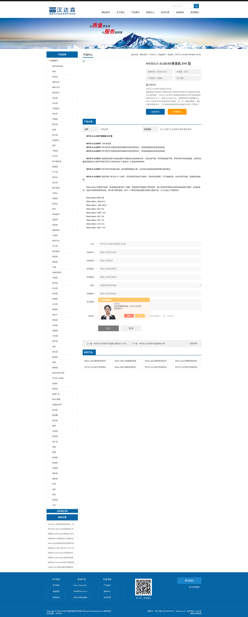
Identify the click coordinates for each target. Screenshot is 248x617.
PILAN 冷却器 (57, 378)
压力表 (55, 246)
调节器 (55, 341)
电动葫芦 (56, 214)
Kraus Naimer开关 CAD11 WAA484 (82, 585)
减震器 (55, 331)
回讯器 (55, 294)
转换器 (55, 389)
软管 (54, 484)
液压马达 (56, 241)
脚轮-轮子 (56, 87)
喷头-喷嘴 (56, 399)
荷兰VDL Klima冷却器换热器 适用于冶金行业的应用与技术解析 (62, 529)
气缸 (54, 505)
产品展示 (135, 12)
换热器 (55, 479)
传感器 (55, 468)
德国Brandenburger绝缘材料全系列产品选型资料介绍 (62, 553)
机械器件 (54, 60)
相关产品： (89, 352)
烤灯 (54, 145)
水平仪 (55, 156)
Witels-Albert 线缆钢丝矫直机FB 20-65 (127, 361)
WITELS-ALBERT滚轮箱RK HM (152, 344)
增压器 (55, 473)
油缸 (54, 489)
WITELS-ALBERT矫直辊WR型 (96, 367)
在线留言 (180, 12)
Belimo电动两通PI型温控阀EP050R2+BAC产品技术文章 (62, 543)
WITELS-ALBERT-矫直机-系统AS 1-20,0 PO (111, 344)
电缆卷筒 (56, 230)
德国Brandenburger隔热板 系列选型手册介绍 (62, 534)
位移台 (55, 193)
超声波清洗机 (57, 66)
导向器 (55, 103)
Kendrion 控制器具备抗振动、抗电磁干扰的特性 (62, 524)
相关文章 (62, 517)
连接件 (55, 383)
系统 (54, 362)
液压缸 (55, 204)
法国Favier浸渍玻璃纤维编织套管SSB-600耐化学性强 (62, 567)
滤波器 (55, 219)
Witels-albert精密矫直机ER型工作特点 (97, 361)
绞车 (54, 209)
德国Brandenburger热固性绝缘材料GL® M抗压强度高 (62, 558)
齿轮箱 (55, 225)
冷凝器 (55, 235)
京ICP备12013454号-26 (164, 611)
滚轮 (54, 71)
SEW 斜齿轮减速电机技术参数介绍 (82, 597)
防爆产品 (56, 394)
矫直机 (55, 256)
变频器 (55, 198)
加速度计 (56, 140)
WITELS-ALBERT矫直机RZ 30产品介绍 (158, 367)
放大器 (55, 135)
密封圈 (55, 415)
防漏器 (55, 299)
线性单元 (56, 93)
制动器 (55, 436)
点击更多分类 (62, 511)
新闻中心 (150, 12)
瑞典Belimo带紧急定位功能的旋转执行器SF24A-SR (62, 538)
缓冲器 (55, 283)
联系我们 (195, 12)
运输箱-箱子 (57, 405)
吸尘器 (55, 124)
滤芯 (54, 346)
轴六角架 (56, 188)
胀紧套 (55, 368)
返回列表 (193, 343)
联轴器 (55, 463)
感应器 (55, 262)
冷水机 (55, 304)
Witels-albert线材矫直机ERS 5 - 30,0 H (158, 361)
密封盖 (55, 420)
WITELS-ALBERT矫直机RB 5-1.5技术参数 (188, 367)
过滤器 (55, 431)
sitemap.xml (180, 611)
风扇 (54, 130)
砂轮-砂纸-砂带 (58, 373)
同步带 (55, 114)
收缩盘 (55, 457)
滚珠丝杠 (56, 82)
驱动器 (55, 500)
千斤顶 (55, 172)
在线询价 (155, 112)
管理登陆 (198, 613)
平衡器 (55, 119)
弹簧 (54, 452)
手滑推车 (56, 108)
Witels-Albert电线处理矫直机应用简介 (127, 367)
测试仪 (55, 177)
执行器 (55, 442)
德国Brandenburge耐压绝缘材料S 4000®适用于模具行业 (62, 562)
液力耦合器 (56, 161)
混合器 (55, 98)
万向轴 (55, 336)
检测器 (55, 167)
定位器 (55, 182)
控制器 (55, 320)
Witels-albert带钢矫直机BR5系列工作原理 (188, 361)
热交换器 (56, 251)
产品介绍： (89, 121)
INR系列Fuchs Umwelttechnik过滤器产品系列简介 (82, 591)
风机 (54, 447)
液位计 (55, 315)
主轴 (54, 267)
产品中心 (152, 55)
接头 (54, 494)
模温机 (55, 309)
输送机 (55, 357)
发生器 (55, 288)
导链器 (55, 278)
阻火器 (55, 352)
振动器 (55, 410)
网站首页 (106, 12)
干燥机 (55, 151)
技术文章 (165, 12)
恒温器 (55, 77)
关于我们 (121, 12)
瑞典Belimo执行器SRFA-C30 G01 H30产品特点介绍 (62, 548)
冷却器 (55, 325)
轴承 (54, 426)
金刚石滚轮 (56, 272)
